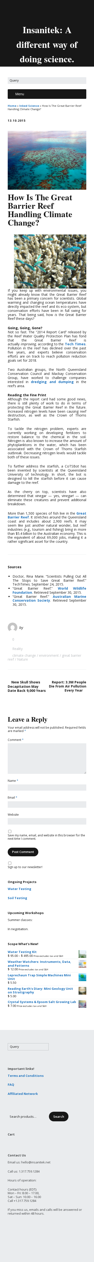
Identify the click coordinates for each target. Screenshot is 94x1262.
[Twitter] (35, 11)
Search (58, 1116)
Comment (16, 740)
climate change (24, 655)
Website (13, 815)
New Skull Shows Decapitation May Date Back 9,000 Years (27, 686)
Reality (17, 648)
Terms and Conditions (26, 1075)
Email (12, 798)
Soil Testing (17, 898)
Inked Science (29, 105)
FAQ (11, 1084)
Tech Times (75, 344)
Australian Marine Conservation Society (49, 598)
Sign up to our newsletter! (25, 867)
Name (13, 781)
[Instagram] (68, 11)
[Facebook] (44, 11)
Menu (19, 94)
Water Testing (19, 889)
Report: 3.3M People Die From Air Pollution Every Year (67, 686)
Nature (22, 659)
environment (49, 655)
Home (12, 105)
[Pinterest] (60, 11)
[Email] (26, 11)
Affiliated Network (23, 1094)
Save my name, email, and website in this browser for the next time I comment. (46, 837)
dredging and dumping (52, 381)
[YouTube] (52, 11)
